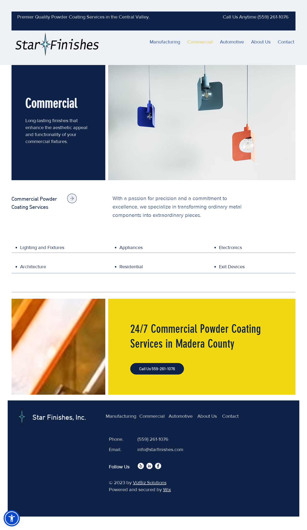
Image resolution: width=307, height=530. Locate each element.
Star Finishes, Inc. (59, 417)
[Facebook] (158, 466)
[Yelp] (141, 466)
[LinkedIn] (149, 466)
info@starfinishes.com (160, 449)
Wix (167, 489)
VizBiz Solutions (149, 482)
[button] (12, 518)
